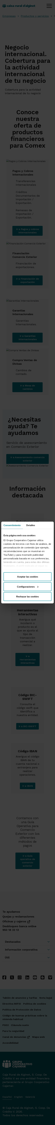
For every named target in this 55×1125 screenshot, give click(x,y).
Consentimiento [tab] (12, 525)
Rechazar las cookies (27, 596)
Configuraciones (26, 586)
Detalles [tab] (30, 525)
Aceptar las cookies (27, 576)
